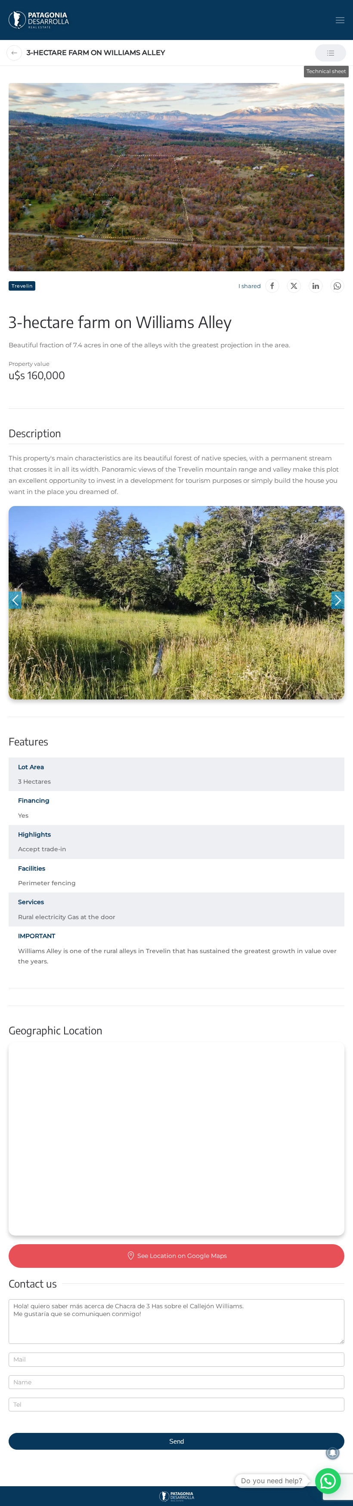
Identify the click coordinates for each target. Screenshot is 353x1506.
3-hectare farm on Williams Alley (96, 53)
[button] (340, 20)
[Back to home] (39, 20)
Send (176, 1441)
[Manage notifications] (333, 1453)
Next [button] (337, 600)
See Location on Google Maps (182, 1256)
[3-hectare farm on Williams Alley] (337, 286)
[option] (176, 602)
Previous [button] (15, 600)
